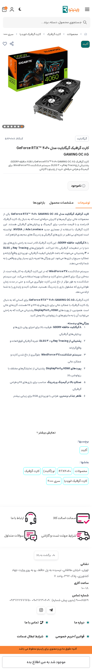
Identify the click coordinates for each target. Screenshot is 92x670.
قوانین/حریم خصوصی (69, 636)
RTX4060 (65, 471)
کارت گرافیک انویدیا (30, 34)
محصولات (72, 34)
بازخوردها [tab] (39, 202)
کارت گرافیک (54, 34)
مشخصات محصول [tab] (61, 202)
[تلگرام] (51, 610)
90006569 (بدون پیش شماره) (70, 600)
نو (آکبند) (49, 471)
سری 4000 (7, 34)
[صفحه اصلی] (85, 34)
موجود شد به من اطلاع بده (46, 662)
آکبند (84, 450)
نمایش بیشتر (46, 432)
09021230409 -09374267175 (30, 600)
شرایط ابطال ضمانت (30, 636)
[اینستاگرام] (41, 610)
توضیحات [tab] (84, 202)
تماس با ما (32, 622)
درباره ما (79, 622)
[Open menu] (87, 9)
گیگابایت (82, 138)
